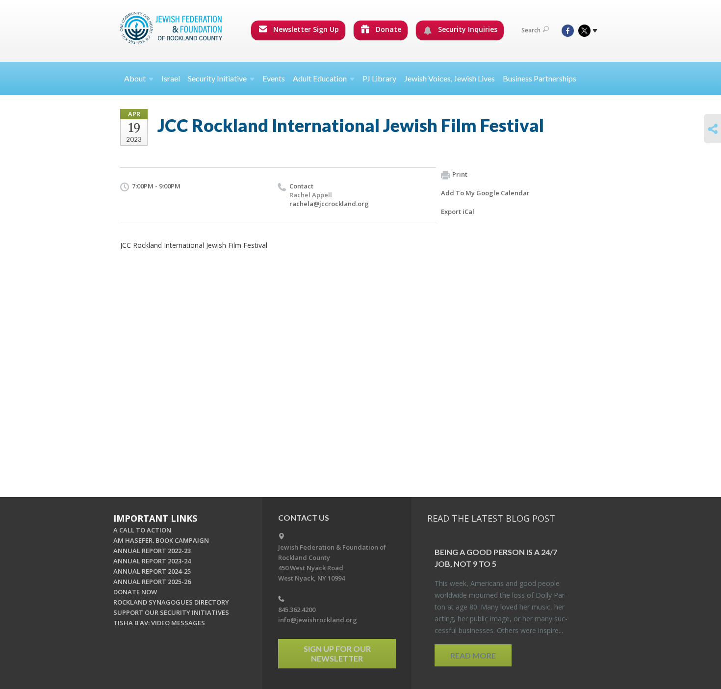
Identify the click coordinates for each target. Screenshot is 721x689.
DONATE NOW (135, 591)
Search (531, 30)
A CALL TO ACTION (142, 530)
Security (217, 78)
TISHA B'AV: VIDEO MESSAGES (159, 622)
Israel (170, 78)
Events (273, 78)
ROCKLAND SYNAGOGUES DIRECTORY (171, 602)
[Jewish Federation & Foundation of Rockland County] (172, 28)
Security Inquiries (466, 29)
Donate (387, 29)
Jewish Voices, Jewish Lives (449, 78)
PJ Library (379, 78)
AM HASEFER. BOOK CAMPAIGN (161, 540)
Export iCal (457, 211)
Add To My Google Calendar (485, 192)
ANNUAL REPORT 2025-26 (152, 581)
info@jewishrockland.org (317, 619)
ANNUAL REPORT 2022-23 (152, 550)
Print (459, 174)
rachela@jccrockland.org (329, 203)
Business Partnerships (539, 78)
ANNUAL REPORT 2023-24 (152, 560)
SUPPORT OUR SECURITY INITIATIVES (171, 612)
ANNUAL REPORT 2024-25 (152, 571)
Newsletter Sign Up (305, 29)
